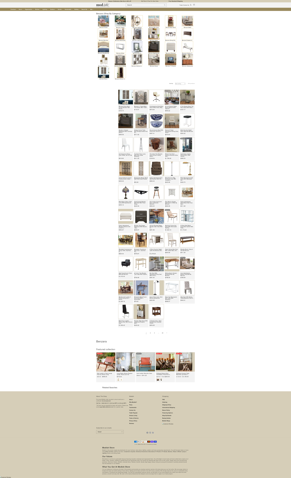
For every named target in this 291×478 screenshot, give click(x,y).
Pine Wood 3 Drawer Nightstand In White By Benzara (171, 203)
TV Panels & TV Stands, (161, 451)
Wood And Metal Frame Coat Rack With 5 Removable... (140, 298)
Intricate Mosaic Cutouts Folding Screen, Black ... (125, 178)
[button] (194, 4)
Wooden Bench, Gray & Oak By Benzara (187, 250)
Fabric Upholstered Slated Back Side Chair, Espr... (187, 203)
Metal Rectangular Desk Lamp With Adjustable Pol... (187, 179)
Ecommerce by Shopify (152, 444)
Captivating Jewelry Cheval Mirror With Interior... (186, 155)
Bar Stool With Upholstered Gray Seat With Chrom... (156, 274)
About (131, 399)
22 (162, 333)
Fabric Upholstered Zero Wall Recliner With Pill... (156, 178)
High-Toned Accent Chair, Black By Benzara (125, 274)
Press (130, 405)
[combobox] (146, 5)
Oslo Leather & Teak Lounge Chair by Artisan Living (104, 374)
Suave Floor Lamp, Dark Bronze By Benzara (156, 297)
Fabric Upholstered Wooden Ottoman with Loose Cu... (124, 226)
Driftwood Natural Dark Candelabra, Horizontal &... (163, 374)
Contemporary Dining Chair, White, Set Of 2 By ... (125, 155)
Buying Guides (166, 418)
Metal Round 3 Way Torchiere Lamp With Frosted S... (170, 179)
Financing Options (167, 413)
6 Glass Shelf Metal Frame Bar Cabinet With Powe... (187, 226)
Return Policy (166, 410)
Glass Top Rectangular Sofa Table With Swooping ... (171, 298)
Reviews (131, 423)
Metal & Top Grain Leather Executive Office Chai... (171, 155)
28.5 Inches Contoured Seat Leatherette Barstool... (156, 203)
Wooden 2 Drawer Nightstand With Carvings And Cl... (125, 131)
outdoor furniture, (109, 451)
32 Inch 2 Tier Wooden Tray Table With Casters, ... (140, 274)
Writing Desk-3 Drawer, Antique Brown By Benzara (171, 274)
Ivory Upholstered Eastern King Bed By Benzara (186, 274)
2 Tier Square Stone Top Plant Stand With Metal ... (187, 107)
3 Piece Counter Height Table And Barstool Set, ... (156, 250)
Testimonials (132, 407)
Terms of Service (134, 418)
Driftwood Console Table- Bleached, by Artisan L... (183, 374)
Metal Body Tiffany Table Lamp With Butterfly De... (125, 202)
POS (144, 444)
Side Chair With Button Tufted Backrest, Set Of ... (187, 297)
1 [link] (146, 333)
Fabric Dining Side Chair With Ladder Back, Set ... (171, 250)
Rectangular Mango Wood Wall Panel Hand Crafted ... (141, 179)
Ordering (164, 402)
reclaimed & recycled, (129, 451)
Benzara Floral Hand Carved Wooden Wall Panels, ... (124, 107)
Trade (181, 5)
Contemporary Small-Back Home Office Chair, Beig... (156, 107)
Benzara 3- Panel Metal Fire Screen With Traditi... (141, 107)
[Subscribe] (121, 432)
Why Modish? (133, 402)
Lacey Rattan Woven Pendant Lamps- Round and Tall (124, 374)
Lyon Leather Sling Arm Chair (144, 373)
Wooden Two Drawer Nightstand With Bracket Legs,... (140, 226)
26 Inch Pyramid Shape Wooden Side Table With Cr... (156, 226)
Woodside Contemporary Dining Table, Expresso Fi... (125, 250)
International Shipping (168, 407)
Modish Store (140, 444)
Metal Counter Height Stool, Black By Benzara (187, 131)
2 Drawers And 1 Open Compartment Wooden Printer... (156, 322)
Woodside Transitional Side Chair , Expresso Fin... (140, 250)
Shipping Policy (166, 405)
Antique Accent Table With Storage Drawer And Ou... (140, 131)
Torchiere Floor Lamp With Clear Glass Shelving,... (140, 155)
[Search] (164, 5)
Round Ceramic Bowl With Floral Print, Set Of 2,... (156, 131)
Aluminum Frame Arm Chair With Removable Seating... (171, 226)
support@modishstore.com (106, 407)
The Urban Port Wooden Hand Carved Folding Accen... (156, 155)
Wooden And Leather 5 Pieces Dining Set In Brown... (125, 298)
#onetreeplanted (106, 401)
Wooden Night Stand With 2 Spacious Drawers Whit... (141, 322)
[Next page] (166, 333)
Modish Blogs (166, 421)
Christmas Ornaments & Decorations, (145, 451)
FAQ (163, 399)
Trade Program (133, 413)
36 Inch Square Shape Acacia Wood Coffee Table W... (171, 107)
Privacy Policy (133, 421)
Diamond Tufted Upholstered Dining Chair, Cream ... (172, 131)
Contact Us (186, 5)
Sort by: (171, 83)
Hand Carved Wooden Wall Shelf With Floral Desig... (140, 203)
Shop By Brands (166, 415)
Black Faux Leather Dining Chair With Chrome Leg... (125, 322)
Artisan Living (133, 415)
